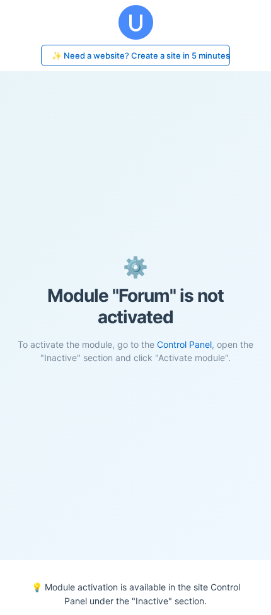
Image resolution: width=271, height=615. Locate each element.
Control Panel (184, 344)
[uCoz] (135, 22)
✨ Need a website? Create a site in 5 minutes (141, 55)
